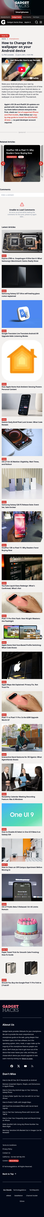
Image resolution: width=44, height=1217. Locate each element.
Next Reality (27, 17)
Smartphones (22, 12)
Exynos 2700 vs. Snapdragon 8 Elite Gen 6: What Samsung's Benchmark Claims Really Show (22, 259)
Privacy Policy (7, 1149)
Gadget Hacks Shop (15, 22)
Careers (10, 1161)
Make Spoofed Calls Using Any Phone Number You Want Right (21, 1125)
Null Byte (36, 17)
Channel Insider (32, 1196)
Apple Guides (29, 22)
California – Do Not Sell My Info (14, 1157)
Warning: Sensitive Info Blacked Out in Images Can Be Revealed (22, 1131)
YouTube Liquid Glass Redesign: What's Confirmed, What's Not (18, 587)
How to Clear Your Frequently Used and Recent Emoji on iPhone (21, 1119)
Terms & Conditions (10, 1145)
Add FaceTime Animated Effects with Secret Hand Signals (20, 1107)
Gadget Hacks (16, 17)
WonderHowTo (5, 17)
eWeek (8, 1196)
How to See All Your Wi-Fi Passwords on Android (20, 1080)
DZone (22, 1201)
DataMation (18, 1196)
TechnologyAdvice (19, 1190)
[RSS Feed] (32, 1066)
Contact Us (6, 1153)
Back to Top (8, 1174)
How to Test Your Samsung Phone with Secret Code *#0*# (21, 1113)
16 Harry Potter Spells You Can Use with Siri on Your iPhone (21, 1097)
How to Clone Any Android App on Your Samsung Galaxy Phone (20, 1091)
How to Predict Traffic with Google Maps (17, 1102)
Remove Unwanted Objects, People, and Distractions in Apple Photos (21, 1085)
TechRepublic (34, 1190)
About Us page (27, 1058)
